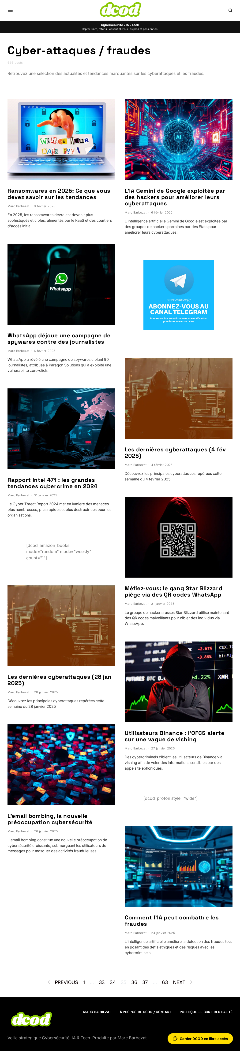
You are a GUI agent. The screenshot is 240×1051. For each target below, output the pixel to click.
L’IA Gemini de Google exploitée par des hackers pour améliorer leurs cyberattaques (175, 197)
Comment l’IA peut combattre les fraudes (172, 920)
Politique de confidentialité (206, 1012)
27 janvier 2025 (163, 748)
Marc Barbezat (18, 206)
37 (145, 982)
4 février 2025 (161, 465)
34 (113, 982)
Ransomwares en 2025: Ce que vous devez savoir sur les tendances (59, 194)
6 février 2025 (44, 351)
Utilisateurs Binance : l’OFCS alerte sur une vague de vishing (175, 736)
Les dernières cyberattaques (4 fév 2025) (175, 452)
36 (134, 982)
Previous (66, 982)
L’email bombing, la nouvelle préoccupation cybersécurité (50, 819)
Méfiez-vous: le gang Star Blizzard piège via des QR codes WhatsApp (173, 591)
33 (102, 982)
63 (165, 982)
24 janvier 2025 (163, 933)
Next (179, 982)
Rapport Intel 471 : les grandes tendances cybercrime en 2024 (53, 483)
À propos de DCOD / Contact (145, 1012)
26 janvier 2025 (46, 831)
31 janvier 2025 (45, 495)
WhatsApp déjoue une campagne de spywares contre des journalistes (59, 338)
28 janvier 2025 (46, 692)
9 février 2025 (44, 206)
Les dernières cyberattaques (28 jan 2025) (60, 680)
